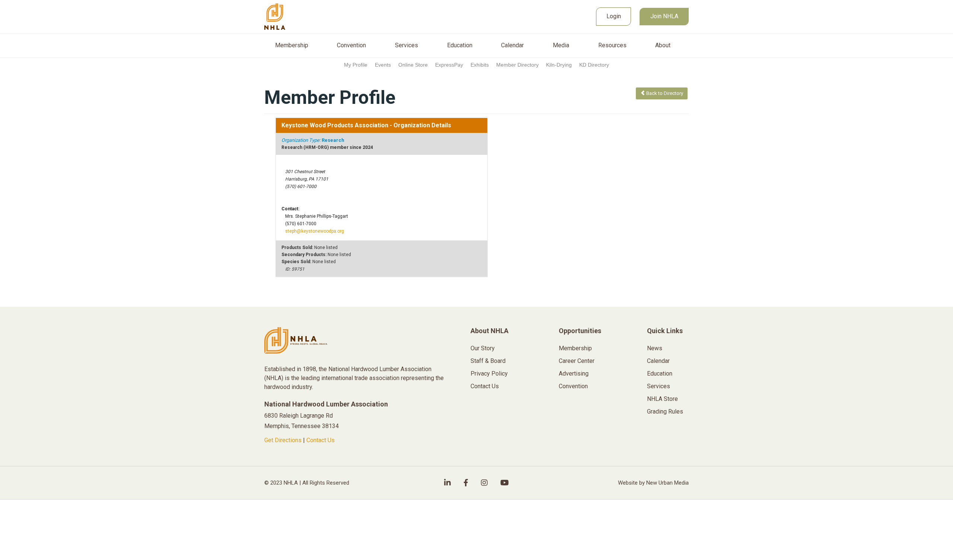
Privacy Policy (489, 373)
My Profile (355, 65)
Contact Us (320, 440)
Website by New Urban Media (653, 482)
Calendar (512, 45)
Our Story (483, 348)
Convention (351, 45)
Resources (612, 45)
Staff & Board (488, 360)
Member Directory (517, 65)
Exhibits (480, 65)
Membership (291, 45)
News (654, 348)
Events (383, 65)
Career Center (577, 360)
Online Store (413, 65)
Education (459, 45)
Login (613, 16)
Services (406, 45)
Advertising (574, 373)
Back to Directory (664, 93)
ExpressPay (449, 65)
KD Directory (594, 65)
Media (561, 45)
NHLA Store (662, 398)
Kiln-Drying (559, 65)
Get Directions (283, 440)
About (662, 45)
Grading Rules (665, 411)
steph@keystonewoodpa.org (314, 231)
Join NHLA (664, 16)
